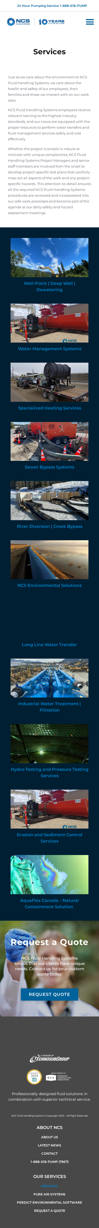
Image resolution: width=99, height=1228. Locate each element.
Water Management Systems (49, 348)
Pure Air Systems (49, 1194)
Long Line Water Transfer (49, 644)
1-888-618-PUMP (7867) (50, 1162)
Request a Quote (49, 1211)
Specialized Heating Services (49, 408)
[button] (90, 22)
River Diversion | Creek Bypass (49, 526)
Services (49, 1186)
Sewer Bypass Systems (49, 467)
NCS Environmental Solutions (49, 585)
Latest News (49, 1145)
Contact (49, 1153)
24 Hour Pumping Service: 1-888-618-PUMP (52, 6)
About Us (49, 1137)
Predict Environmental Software (49, 1202)
